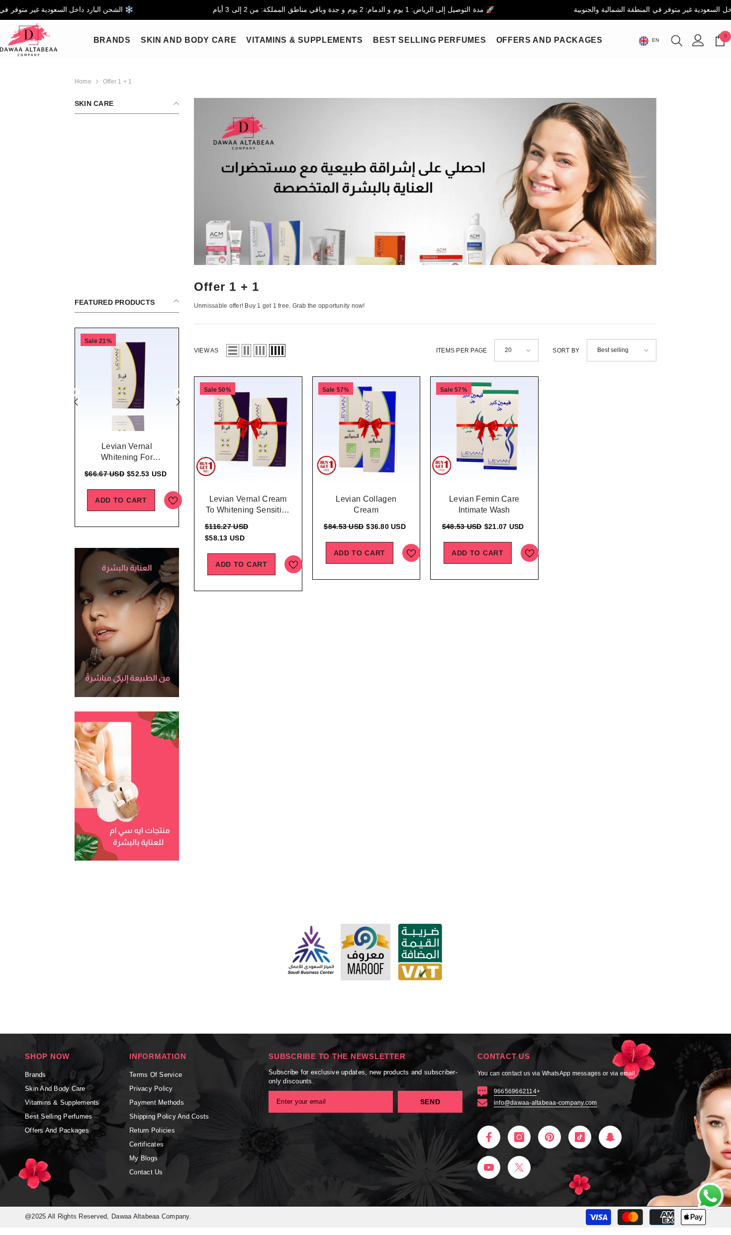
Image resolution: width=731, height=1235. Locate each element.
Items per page (461, 350)
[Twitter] (519, 1167)
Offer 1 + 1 (117, 81)
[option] (127, 427)
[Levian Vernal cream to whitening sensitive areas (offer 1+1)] (248, 430)
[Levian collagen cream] (366, 430)
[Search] (676, 40)
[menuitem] (127, 128)
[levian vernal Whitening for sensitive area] (127, 380)
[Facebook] (488, 1137)
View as (206, 350)
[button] (178, 393)
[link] (127, 622)
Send (430, 1102)
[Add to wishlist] (173, 500)
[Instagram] (519, 1137)
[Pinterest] (549, 1137)
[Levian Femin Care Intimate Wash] (484, 430)
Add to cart (121, 500)
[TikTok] (579, 1137)
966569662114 (515, 1091)
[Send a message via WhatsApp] (710, 1196)
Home (83, 81)
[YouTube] (488, 1167)
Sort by (565, 350)
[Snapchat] (610, 1137)
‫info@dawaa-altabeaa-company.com (545, 1102)
